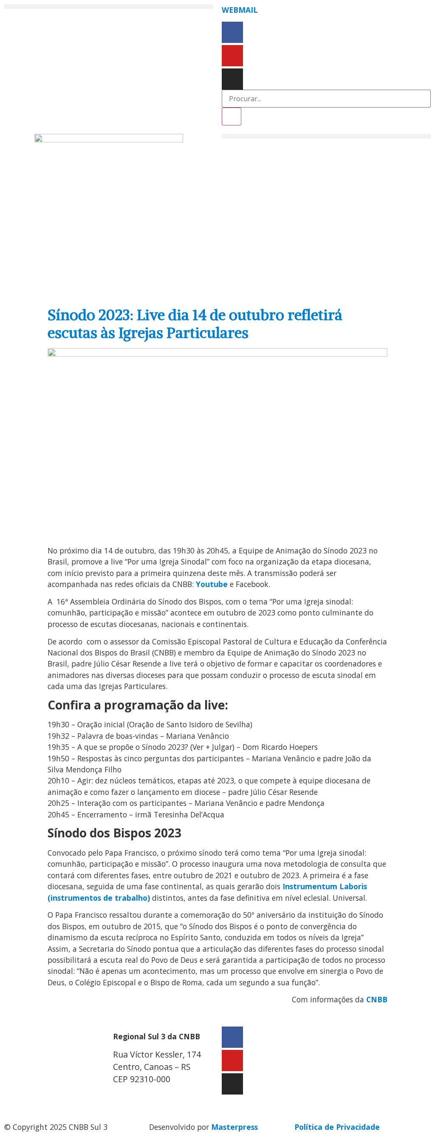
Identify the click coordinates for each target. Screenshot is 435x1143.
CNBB (376, 999)
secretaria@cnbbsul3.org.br (164, 1097)
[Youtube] (232, 55)
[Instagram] (232, 79)
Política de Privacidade (337, 1127)
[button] (108, 6)
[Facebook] (232, 32)
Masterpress (234, 1127)
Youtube (212, 584)
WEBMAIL (240, 10)
